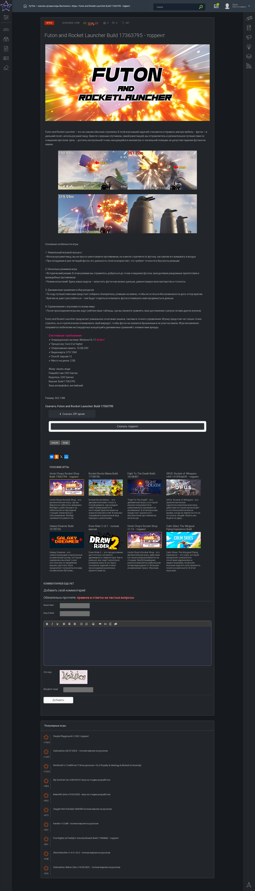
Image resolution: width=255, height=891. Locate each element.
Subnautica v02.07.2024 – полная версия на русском (80, 750)
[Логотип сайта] (6, 6)
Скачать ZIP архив (73, 413)
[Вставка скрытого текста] (115, 624)
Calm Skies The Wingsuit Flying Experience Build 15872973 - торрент (180, 529)
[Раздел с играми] (6, 29)
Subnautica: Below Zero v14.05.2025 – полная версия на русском (86, 867)
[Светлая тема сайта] (249, 46)
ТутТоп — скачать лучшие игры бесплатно (49, 6)
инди (65, 442)
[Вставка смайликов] (93, 624)
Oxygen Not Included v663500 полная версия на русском (82, 809)
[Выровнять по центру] (69, 624)
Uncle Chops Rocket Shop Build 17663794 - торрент (64, 475)
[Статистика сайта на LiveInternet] (238, 888)
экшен (55, 442)
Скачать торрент (127, 426)
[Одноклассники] (56, 457)
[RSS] (249, 66)
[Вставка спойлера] (110, 624)
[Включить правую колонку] (249, 56)
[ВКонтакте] (52, 457)
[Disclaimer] (6, 67)
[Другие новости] (6, 48)
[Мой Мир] (66, 457)
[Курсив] (52, 624)
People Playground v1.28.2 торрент (71, 736)
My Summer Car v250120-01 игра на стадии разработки (81, 780)
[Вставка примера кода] (105, 624)
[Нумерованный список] (86, 624)
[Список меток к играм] (6, 39)
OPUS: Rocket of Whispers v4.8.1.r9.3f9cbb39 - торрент (182, 475)
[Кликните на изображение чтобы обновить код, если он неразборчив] (73, 683)
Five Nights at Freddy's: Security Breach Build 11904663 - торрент (86, 838)
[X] (61, 457)
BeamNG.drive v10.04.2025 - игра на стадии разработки (81, 794)
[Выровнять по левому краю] (64, 624)
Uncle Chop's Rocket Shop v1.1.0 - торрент (143, 528)
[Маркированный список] (81, 624)
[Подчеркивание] (57, 624)
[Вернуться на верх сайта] (249, 885)
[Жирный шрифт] (47, 624)
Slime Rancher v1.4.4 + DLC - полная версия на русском (81, 852)
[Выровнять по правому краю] (74, 624)
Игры (74, 6)
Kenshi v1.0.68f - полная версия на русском (75, 823)
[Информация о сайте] (6, 58)
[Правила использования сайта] (249, 27)
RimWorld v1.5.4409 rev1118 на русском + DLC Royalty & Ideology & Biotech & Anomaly (97, 765)
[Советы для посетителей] (249, 37)
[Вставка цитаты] (100, 624)
